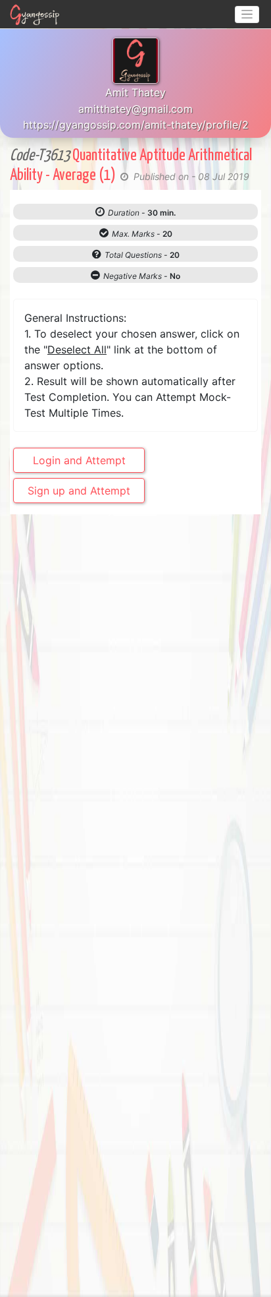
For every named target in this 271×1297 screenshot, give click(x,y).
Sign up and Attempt (79, 490)
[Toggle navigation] (247, 14)
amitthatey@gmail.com (135, 108)
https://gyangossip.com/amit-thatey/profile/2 (136, 124)
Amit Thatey (135, 92)
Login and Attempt (79, 460)
